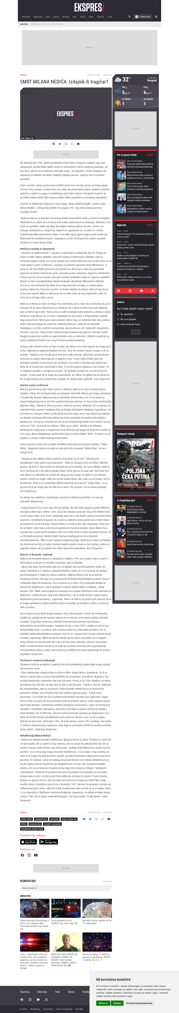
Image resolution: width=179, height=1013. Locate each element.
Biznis (56, 16)
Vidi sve (150, 155)
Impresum (48, 1009)
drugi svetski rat (69, 819)
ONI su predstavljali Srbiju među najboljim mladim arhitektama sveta (135, 197)
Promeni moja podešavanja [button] (139, 1003)
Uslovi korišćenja (64, 1009)
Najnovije (38, 16)
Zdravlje (100, 16)
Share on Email (78, 144)
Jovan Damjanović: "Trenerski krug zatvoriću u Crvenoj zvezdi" (135, 234)
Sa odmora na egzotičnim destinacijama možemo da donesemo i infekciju (135, 266)
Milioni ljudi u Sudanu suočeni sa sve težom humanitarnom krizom (135, 277)
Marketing (35, 1009)
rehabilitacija (41, 819)
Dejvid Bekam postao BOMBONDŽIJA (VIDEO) (135, 509)
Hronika (65, 16)
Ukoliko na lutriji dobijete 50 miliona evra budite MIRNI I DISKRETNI (135, 255)
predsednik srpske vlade (32, 829)
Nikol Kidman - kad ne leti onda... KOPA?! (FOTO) (135, 520)
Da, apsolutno (127, 314)
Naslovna (26, 16)
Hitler (23, 824)
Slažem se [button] (103, 1003)
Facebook (22, 855)
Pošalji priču (145, 16)
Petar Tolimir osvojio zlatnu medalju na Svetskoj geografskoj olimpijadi (135, 186)
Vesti (47, 16)
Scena (82, 16)
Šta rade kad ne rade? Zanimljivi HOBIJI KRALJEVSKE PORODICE (135, 554)
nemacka (54, 819)
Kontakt (79, 1009)
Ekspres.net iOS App (28, 842)
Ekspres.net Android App (48, 842)
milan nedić (26, 819)
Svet (74, 16)
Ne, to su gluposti (128, 319)
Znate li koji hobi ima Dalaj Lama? (135, 543)
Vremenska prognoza (136, 79)
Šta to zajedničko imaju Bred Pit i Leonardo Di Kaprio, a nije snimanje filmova (135, 531)
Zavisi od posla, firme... (131, 324)
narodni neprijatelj (52, 824)
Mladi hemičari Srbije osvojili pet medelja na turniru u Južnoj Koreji (135, 175)
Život (109, 16)
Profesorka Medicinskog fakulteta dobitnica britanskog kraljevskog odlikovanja (135, 164)
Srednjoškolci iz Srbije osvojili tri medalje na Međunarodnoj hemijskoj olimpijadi (135, 208)
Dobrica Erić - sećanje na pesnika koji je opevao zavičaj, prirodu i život (135, 244)
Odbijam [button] (117, 1003)
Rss (152, 290)
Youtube (36, 855)
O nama (23, 1009)
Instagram (29, 855)
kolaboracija (35, 824)
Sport (91, 16)
